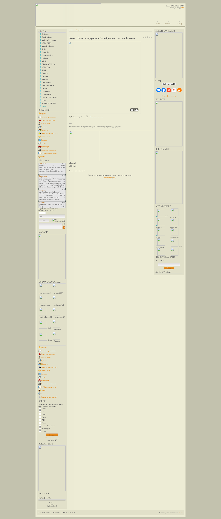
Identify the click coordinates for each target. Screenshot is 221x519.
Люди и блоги (46, 123)
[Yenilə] (61, 212)
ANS (43, 411)
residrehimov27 (59, 317)
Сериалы (44, 140)
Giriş (180, 23)
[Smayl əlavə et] (64, 212)
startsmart (57, 329)
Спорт (43, 143)
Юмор (43, 156)
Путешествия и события (49, 133)
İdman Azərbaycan (48, 426)
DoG (49, 328)
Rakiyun (57, 341)
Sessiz (50, 340)
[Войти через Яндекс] (169, 90)
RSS (182, 8)
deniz (180, 246)
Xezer (44, 423)
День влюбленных (96, 117)
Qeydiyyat (168, 23)
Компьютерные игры (48, 117)
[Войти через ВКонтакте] (158, 90)
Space (44, 417)
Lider (44, 414)
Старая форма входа (169, 96)
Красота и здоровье (48, 120)
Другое (43, 113)
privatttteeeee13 (45, 293)
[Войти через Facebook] (163, 90)
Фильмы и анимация (48, 150)
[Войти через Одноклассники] (179, 90)
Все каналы (45, 394)
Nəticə (47, 438)
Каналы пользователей (49, 397)
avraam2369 (58, 293)
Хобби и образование (49, 153)
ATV (43, 420)
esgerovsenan (45, 305)
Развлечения (45, 137)
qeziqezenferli (59, 305)
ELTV (44, 431)
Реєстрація (108, 177)
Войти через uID (169, 84)
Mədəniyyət (46, 428)
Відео (78, 30)
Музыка (44, 127)
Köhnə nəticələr (54, 438)
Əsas (158, 23)
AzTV (44, 408)
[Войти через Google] (174, 90)
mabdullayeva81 (46, 317)
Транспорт (45, 147)
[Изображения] (84, 146)
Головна (71, 30)
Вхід (114, 177)
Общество (44, 130)
